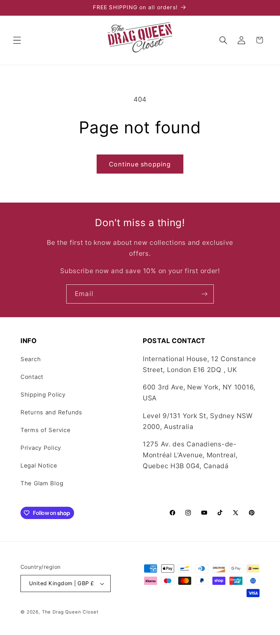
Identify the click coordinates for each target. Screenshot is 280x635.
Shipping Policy (43, 394)
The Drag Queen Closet (70, 612)
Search (30, 359)
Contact (31, 376)
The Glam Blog (41, 483)
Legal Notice (38, 465)
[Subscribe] (204, 294)
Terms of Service (45, 430)
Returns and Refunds (51, 412)
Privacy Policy (40, 447)
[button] (17, 40)
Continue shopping (140, 164)
